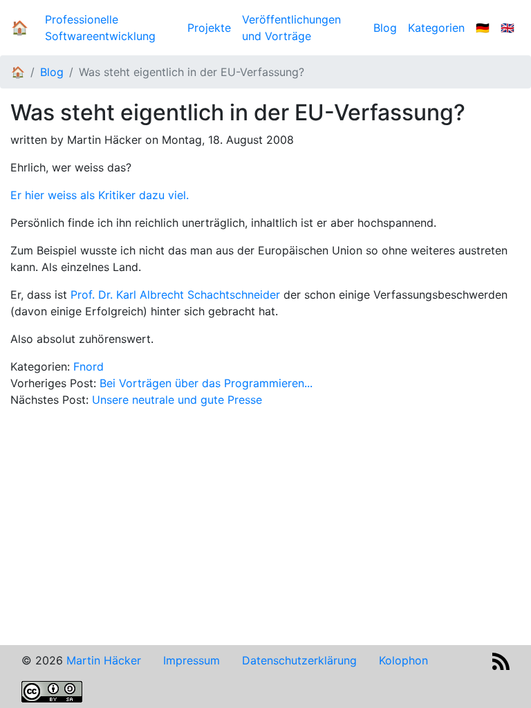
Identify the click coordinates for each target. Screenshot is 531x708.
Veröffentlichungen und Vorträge (291, 27)
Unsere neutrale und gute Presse (177, 400)
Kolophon (403, 660)
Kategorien (436, 28)
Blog (387, 28)
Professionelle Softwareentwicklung (100, 27)
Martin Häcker (103, 660)
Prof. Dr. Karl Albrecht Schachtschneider (175, 294)
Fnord (88, 366)
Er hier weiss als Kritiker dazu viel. (99, 195)
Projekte (209, 28)
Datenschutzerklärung (299, 660)
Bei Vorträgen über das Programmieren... (206, 383)
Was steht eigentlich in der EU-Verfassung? (191, 72)
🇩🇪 (483, 28)
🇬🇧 (507, 28)
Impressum (191, 660)
